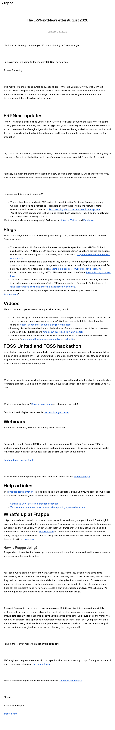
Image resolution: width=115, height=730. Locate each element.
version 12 (62, 212)
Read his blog (46, 531)
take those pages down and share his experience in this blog (42, 286)
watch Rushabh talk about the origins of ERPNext (45, 324)
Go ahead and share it (70, 680)
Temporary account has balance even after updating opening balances (47, 507)
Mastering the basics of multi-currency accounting (75, 268)
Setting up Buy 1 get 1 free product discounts (34, 503)
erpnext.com (11, 294)
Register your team (41, 404)
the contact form (41, 664)
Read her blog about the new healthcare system (74, 209)
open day (29, 539)
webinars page (82, 476)
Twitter (74, 220)
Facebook (88, 220)
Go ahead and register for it (18, 460)
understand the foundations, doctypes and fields (48, 339)
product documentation (20, 491)
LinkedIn (64, 220)
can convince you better (56, 412)
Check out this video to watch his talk (63, 331)
